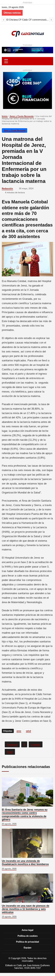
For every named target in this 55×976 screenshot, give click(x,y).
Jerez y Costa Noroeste (21, 116)
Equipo (27, 947)
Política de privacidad (27, 941)
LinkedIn (35, 744)
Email (10, 752)
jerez (19, 731)
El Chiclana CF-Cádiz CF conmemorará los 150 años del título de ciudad (27, 19)
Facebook (12, 744)
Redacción (7, 188)
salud (28, 731)
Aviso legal (27, 930)
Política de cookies (28, 936)
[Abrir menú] (27, 61)
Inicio (5, 116)
